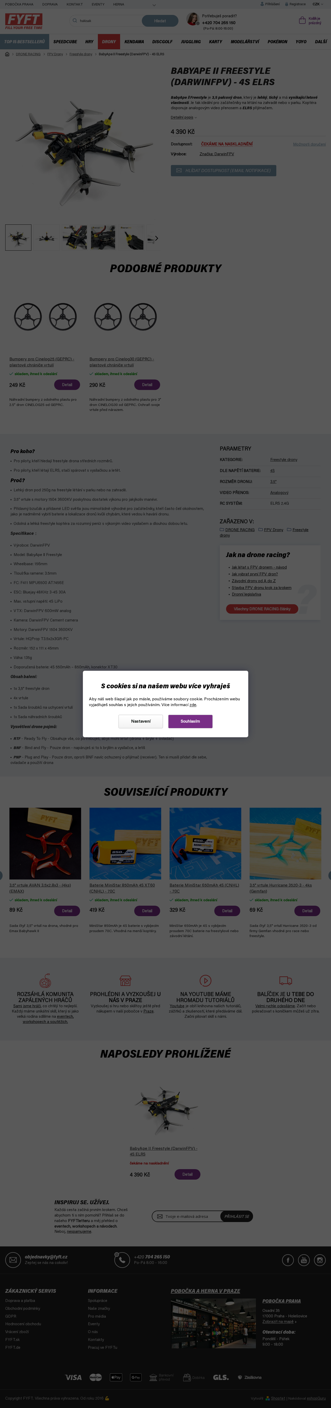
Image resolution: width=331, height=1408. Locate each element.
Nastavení (140, 721)
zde (192, 705)
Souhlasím (190, 721)
